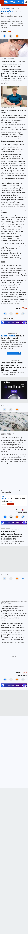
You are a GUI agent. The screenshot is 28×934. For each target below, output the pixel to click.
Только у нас (20, 5)
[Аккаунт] (26, 2)
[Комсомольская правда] (8, 2)
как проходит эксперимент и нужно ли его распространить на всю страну (14, 499)
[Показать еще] (23, 36)
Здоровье (8, 8)
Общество (8, 360)
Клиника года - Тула (11, 5)
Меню (2, 2)
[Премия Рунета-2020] (14, 1)
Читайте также (4, 333)
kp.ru (10, 31)
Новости (3, 5)
